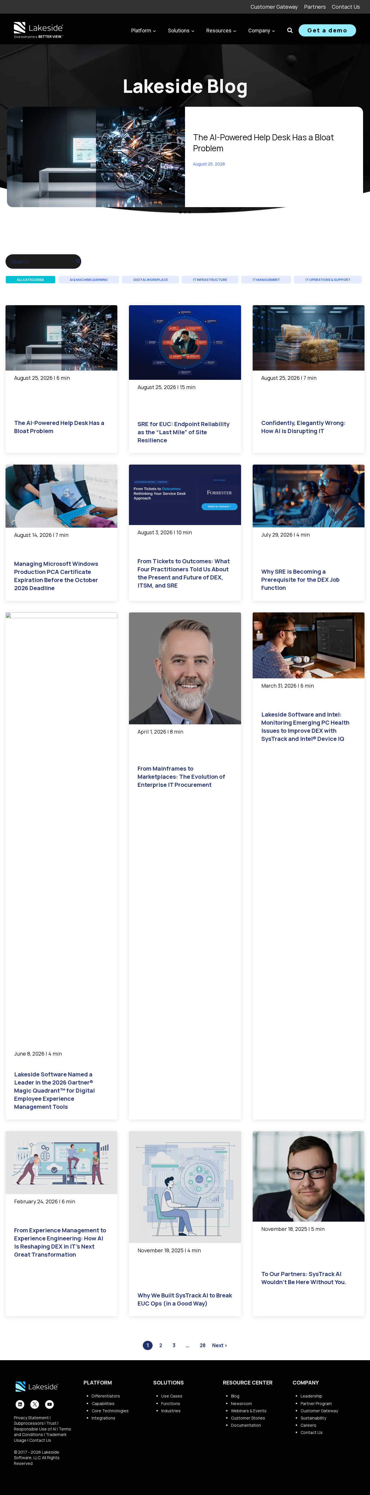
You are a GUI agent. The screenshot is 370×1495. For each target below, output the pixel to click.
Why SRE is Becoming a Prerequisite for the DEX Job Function (300, 580)
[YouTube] (49, 1404)
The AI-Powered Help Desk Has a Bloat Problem (263, 143)
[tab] (180, 212)
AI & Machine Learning (89, 279)
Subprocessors (29, 1423)
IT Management (266, 279)
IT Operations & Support (328, 279)
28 (203, 1345)
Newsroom (241, 1403)
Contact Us (346, 6)
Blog (235, 1396)
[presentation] (96, 157)
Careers (308, 1425)
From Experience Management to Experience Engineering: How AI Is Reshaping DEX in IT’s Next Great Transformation (60, 1242)
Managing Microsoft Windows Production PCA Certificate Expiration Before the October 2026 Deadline (56, 576)
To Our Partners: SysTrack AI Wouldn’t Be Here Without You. (303, 1278)
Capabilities (103, 1403)
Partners (315, 6)
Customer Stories (248, 1418)
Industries (171, 1410)
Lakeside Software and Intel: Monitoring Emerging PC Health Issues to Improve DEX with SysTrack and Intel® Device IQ (305, 726)
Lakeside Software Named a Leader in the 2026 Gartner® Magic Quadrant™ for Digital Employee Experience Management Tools (54, 1090)
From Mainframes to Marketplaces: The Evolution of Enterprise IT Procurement (181, 777)
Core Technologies (110, 1410)
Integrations (103, 1418)
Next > (219, 1345)
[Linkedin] (20, 1404)
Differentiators (106, 1396)
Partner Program (316, 1403)
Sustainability (313, 1418)
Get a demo (327, 30)
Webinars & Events (249, 1410)
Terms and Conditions (42, 1431)
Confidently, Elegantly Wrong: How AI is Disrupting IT (303, 427)
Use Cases (171, 1396)
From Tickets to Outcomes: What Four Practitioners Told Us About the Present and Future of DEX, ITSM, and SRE (184, 573)
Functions (170, 1403)
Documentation (246, 1425)
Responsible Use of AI (35, 1429)
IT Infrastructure (210, 279)
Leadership (311, 1396)
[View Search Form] (290, 30)
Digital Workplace (151, 279)
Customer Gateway (274, 6)
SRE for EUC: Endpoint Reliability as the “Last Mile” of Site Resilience (184, 432)
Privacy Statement (31, 1417)
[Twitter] (34, 1404)
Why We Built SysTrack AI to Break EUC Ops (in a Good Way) (185, 1299)
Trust (51, 1423)
